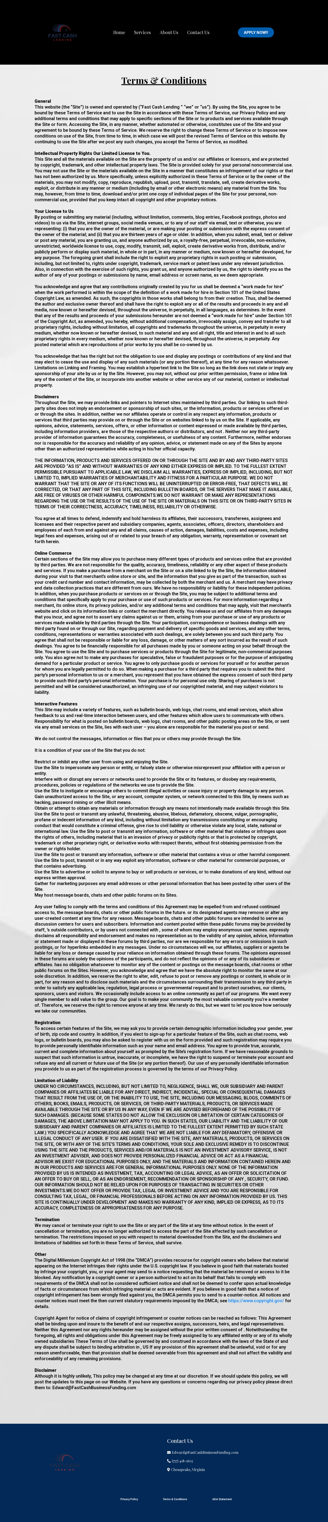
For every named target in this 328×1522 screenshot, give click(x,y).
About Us (169, 32)
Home (119, 32)
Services (142, 32)
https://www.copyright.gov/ (256, 1300)
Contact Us (198, 32)
